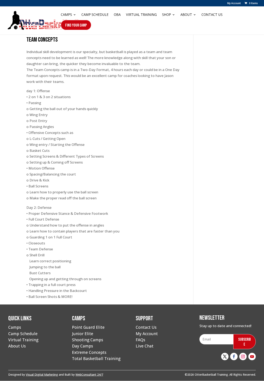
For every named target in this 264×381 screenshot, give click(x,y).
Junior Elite (82, 333)
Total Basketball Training (96, 358)
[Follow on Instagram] (243, 356)
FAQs (140, 340)
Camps (66, 15)
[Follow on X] (225, 356)
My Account (234, 3)
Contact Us (212, 15)
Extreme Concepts (89, 352)
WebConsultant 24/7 (89, 374)
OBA (117, 15)
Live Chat (144, 346)
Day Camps (82, 346)
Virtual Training (141, 15)
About (186, 15)
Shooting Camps (87, 340)
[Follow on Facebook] (234, 356)
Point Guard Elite (88, 327)
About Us (17, 346)
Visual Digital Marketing (42, 374)
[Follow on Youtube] (252, 356)
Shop (166, 15)
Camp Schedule (94, 15)
